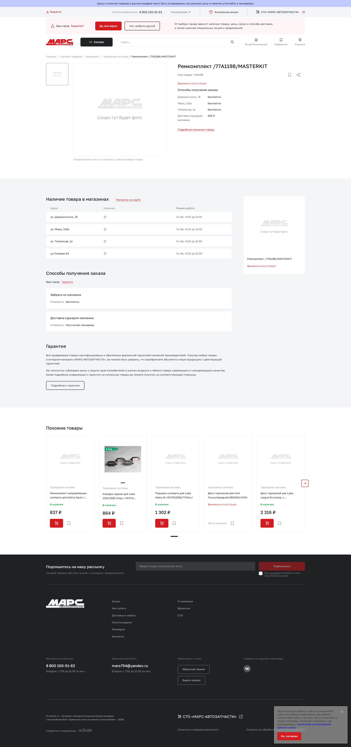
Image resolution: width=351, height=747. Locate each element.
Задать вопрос (191, 680)
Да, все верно (108, 25)
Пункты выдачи (122, 622)
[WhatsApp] (297, 79)
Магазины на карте (128, 199)
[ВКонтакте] (285, 79)
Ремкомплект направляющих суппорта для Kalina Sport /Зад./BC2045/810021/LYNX (68, 495)
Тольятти (67, 281)
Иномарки (118, 629)
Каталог (99, 42)
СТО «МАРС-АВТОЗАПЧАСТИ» (280, 12)
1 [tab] (174, 536)
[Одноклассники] (291, 79)
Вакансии (184, 608)
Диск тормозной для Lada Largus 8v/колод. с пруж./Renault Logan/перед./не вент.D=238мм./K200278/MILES (280, 495)
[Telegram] (279, 79)
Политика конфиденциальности (198, 729)
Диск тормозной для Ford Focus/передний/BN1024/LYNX (227, 495)
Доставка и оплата (123, 615)
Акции (116, 601)
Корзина (300, 44)
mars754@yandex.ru (130, 665)
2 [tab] (179, 536)
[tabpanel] (70, 483)
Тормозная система (62, 487)
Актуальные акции (226, 12)
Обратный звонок (193, 669)
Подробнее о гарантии (65, 385)
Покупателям (179, 12)
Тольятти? (77, 25)
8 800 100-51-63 (150, 12)
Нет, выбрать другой (142, 25)
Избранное (281, 44)
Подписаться (282, 566)
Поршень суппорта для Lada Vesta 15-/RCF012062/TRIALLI (174, 495)
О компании (185, 601)
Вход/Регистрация (256, 44)
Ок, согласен (289, 736)
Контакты (118, 636)
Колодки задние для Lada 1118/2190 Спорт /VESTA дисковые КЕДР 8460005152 (121, 496)
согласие (274, 573)
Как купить (119, 608)
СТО (180, 615)
